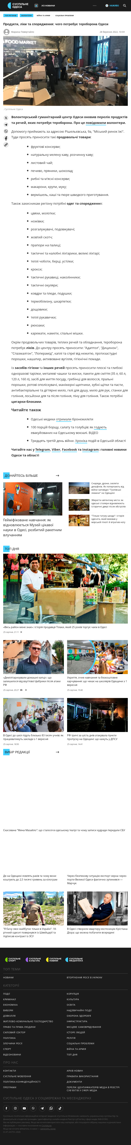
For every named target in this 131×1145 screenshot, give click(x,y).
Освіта (71, 1004)
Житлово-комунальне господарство (28, 1021)
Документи (74, 1081)
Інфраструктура (77, 1021)
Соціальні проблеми (64, 15)
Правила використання (82, 1076)
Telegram (42, 449)
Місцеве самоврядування (84, 1026)
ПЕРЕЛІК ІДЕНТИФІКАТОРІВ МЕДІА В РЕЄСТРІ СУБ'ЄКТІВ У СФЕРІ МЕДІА (93, 1089)
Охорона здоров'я (79, 1015)
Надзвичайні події (79, 1010)
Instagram (90, 449)
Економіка (10, 1004)
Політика (9, 1037)
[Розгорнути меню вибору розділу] (36, 6)
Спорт (7, 1048)
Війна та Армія (43, 15)
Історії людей (76, 1032)
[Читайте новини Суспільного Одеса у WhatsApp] (51, 1108)
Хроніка (81, 441)
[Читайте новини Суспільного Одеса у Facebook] (6, 1108)
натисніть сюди (47, 1128)
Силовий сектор (14, 1032)
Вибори (8, 1010)
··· (94, 5)
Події (6, 993)
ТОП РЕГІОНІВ (10, 15)
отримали (63, 419)
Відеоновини (12, 1054)
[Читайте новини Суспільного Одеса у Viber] (33, 1108)
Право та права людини (19, 1026)
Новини (8, 977)
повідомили (96, 123)
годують (100, 427)
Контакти (9, 1070)
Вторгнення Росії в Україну (84, 977)
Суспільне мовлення (17, 1076)
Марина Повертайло (22, 31)
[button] (6, 118)
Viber (56, 449)
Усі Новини (48, 5)
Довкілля (9, 1015)
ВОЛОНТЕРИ (26, 15)
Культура (73, 999)
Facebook (69, 449)
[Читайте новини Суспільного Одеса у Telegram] (42, 1108)
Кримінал (9, 999)
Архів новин (75, 1070)
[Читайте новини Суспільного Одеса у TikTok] (60, 1108)
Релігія (71, 1037)
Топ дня (72, 1054)
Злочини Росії (12, 1043)
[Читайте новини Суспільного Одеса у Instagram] (15, 1108)
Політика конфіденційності (22, 1081)
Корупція (73, 993)
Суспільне (46, 1125)
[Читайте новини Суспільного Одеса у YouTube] (24, 1108)
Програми (9, 1087)
